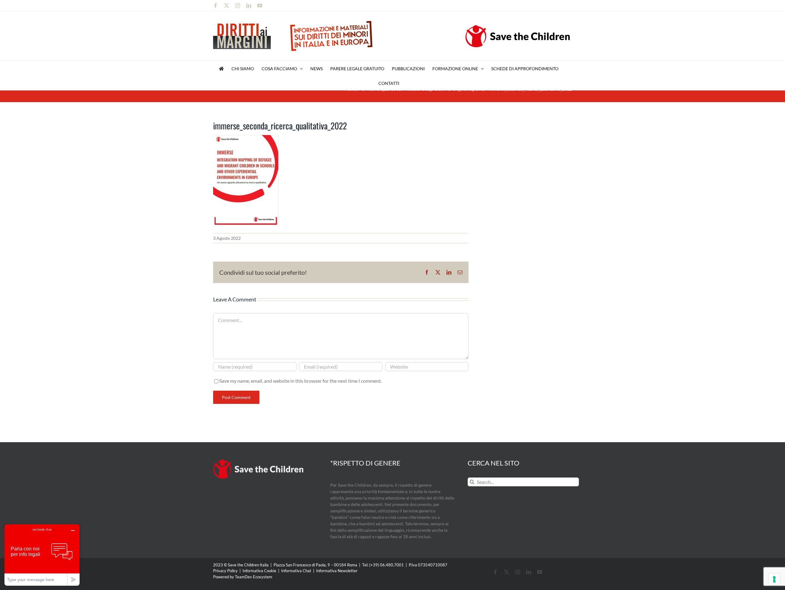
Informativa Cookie (259, 570)
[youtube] (539, 571)
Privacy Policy (225, 570)
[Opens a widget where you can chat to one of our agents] (42, 555)
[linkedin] (528, 571)
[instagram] (517, 571)
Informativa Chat (296, 570)
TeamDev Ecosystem (253, 576)
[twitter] (506, 571)
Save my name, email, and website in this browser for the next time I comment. (300, 381)
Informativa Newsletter (337, 570)
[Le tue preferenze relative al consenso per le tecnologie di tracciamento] (774, 579)
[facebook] (495, 571)
